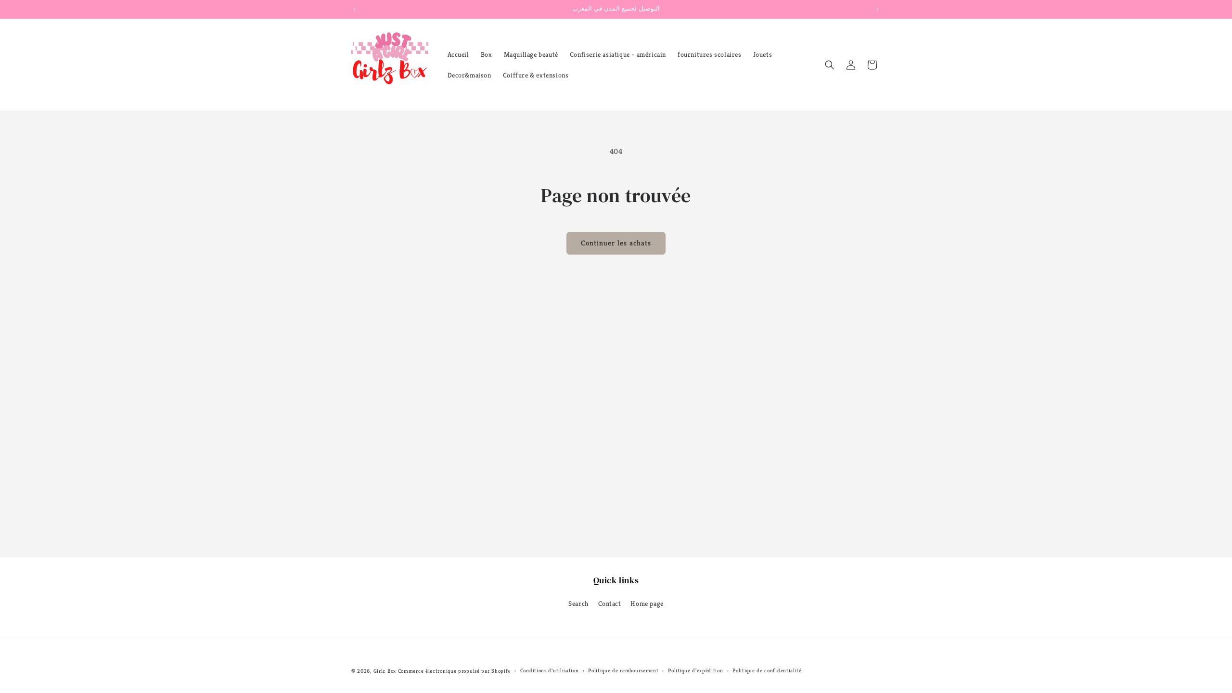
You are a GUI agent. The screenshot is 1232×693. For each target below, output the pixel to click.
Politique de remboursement (623, 670)
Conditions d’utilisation (549, 670)
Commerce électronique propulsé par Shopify (454, 670)
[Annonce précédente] (354, 9)
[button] (829, 65)
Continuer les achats (616, 242)
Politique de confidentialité (767, 670)
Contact (609, 603)
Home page (646, 603)
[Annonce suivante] (877, 9)
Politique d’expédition (695, 670)
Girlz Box (384, 670)
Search (578, 603)
